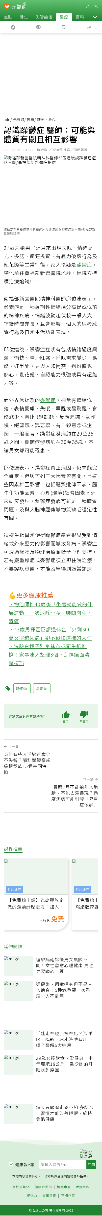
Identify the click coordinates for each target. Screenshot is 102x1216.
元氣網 (18, 119)
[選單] (96, 6)
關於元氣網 (21, 1187)
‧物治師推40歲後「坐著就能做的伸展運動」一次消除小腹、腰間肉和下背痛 (51, 613)
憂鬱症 (48, 400)
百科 (80, 17)
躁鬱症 (84, 264)
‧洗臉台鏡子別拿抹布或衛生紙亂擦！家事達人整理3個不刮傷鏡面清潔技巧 (49, 654)
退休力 (32, 1196)
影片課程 (14, 889)
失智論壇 (44, 17)
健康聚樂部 (43, 1187)
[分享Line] (38, 27)
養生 (24, 17)
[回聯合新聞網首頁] (7, 7)
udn (7, 119)
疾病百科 (83, 1187)
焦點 (8, 17)
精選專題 (64, 1187)
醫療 (64, 17)
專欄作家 (68, 1196)
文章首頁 (49, 1196)
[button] (95, 17)
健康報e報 (24, 1164)
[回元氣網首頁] (19, 6)
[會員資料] (88, 6)
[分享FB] (13, 27)
